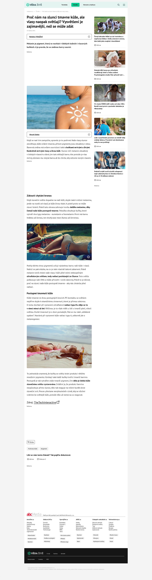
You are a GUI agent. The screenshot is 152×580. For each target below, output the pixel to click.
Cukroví (111, 523)
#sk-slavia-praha (65, 535)
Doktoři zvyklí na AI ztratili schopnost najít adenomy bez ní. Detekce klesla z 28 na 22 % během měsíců (108, 173)
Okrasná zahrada (97, 523)
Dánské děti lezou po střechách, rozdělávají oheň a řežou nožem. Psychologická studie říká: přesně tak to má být (109, 72)
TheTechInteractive (45, 402)
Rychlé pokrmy (113, 530)
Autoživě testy (31, 524)
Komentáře (46, 524)
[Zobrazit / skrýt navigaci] (124, 5)
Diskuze (42, 459)
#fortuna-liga (64, 542)
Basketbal (62, 523)
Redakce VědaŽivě (36, 37)
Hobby (78, 523)
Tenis (61, 531)
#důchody (47, 541)
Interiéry (78, 524)
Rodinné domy (80, 530)
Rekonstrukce (80, 526)
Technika (64, 5)
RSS (48, 559)
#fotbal (63, 539)
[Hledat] (118, 5)
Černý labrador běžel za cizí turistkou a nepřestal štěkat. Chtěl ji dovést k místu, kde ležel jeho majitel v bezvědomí (109, 38)
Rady (28, 528)
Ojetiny (29, 526)
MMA (61, 530)
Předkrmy (111, 526)
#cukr (111, 541)
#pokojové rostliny (98, 541)
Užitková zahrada (97, 528)
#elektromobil (32, 539)
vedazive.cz (30, 11)
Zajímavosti (30, 531)
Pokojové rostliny (97, 524)
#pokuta (46, 535)
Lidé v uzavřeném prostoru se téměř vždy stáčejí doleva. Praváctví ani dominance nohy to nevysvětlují (109, 140)
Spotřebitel (46, 528)
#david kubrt (31, 535)
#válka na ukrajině (49, 538)
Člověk (75, 5)
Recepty (111, 528)
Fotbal (61, 526)
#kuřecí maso (114, 535)
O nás (48, 553)
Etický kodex (31, 559)
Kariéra (55, 553)
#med (111, 538)
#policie (30, 542)
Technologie (46, 530)
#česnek (95, 535)
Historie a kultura (89, 5)
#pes (78, 541)
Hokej (61, 528)
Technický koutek (32, 530)
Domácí (45, 523)
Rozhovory (46, 526)
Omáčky (111, 524)
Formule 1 (62, 524)
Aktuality (29, 523)
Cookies (40, 559)
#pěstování (80, 538)
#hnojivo (95, 538)
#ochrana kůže (32, 449)
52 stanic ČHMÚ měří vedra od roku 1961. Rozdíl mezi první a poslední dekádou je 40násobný (109, 106)
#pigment (44, 449)
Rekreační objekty (81, 528)
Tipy (93, 526)
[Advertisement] (59, 67)
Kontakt (63, 553)
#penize (79, 535)
